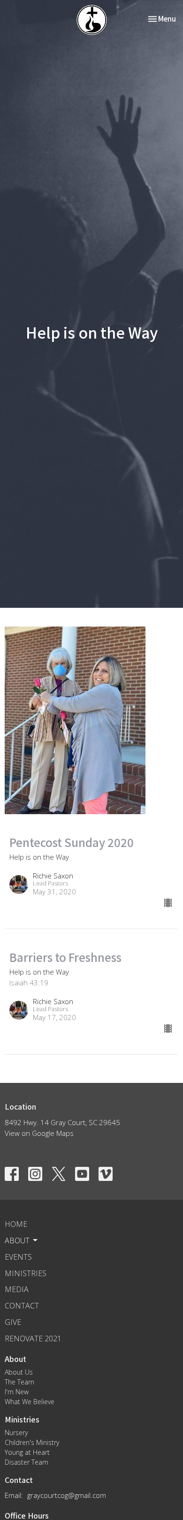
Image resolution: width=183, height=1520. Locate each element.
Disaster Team (26, 1462)
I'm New (17, 1391)
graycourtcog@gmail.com (66, 1495)
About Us (19, 1372)
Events (18, 1257)
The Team (19, 1381)
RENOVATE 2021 (33, 1338)
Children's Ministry (32, 1442)
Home (16, 1224)
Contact (22, 1306)
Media (17, 1289)
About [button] (17, 1240)
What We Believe (29, 1401)
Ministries (25, 1273)
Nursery (16, 1432)
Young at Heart (27, 1452)
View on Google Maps (39, 1133)
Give (13, 1322)
